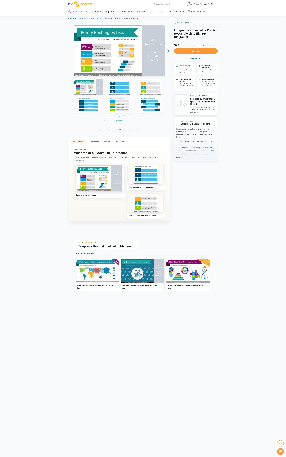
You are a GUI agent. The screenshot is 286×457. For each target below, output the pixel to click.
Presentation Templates (102, 11)
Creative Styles (83, 18)
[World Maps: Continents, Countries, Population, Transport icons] (97, 271)
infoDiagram (72, 18)
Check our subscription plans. (129, 130)
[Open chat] (280, 451)
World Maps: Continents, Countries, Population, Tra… (95, 285)
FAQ (151, 11)
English (215, 4)
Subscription (127, 11)
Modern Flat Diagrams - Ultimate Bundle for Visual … (186, 285)
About (169, 11)
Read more (180, 157)
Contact (180, 11)
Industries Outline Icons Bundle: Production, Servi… (140, 285)
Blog (160, 11)
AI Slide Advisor (79, 11)
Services (141, 11)
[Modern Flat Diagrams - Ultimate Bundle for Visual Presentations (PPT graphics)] (188, 271)
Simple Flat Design (97, 18)
